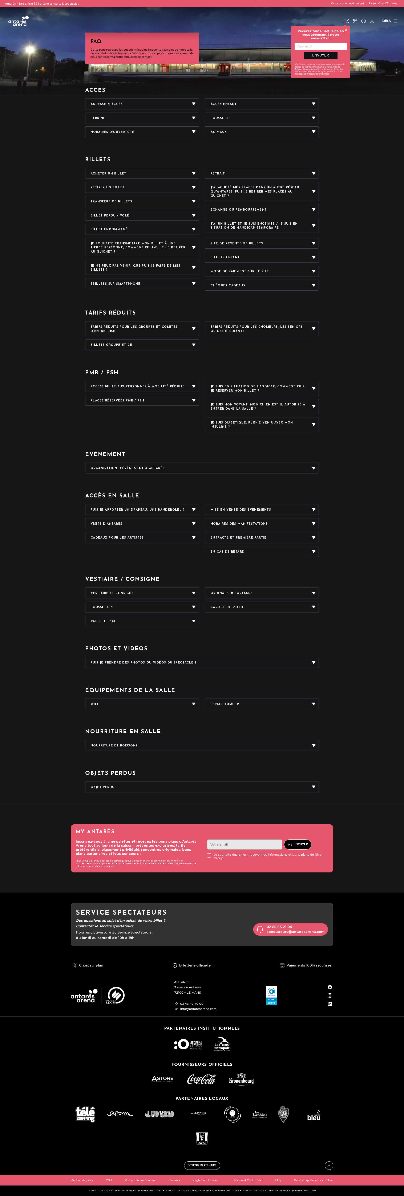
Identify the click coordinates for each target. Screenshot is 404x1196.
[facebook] (330, 987)
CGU (109, 1180)
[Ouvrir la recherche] (363, 21)
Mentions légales (82, 1180)
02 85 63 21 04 (279, 927)
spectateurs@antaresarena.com (296, 932)
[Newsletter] (346, 21)
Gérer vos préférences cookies (313, 1180)
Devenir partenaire (202, 1165)
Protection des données (140, 1180)
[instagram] (330, 995)
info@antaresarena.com (198, 1009)
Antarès (298, 69)
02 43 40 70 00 (191, 1004)
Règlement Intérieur (206, 1180)
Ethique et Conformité (247, 1180)
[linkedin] (330, 1004)
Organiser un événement (347, 3)
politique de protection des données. (96, 866)
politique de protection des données (312, 73)
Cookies (174, 1180)
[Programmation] (355, 21)
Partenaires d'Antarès (382, 3)
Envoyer (320, 55)
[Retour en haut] (329, 1165)
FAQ (278, 1180)
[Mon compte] (372, 21)
